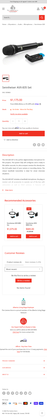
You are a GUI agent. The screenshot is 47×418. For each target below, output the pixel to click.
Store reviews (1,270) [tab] (33, 262)
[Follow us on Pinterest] (12, 393)
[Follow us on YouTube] (16, 393)
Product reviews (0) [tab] (14, 262)
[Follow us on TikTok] (21, 393)
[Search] (42, 17)
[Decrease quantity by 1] (12, 121)
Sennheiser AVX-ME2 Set (14, 224)
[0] (42, 8)
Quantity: (5, 121)
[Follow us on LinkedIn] (25, 393)
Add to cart (23, 133)
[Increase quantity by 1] (25, 121)
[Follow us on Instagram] (8, 393)
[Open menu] (3, 9)
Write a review (23, 280)
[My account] (38, 9)
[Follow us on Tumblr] (29, 393)
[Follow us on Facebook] (3, 393)
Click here (16, 332)
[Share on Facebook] (34, 144)
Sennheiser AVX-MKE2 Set (31, 224)
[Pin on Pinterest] (38, 144)
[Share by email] (43, 144)
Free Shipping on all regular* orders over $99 (23, 1)
